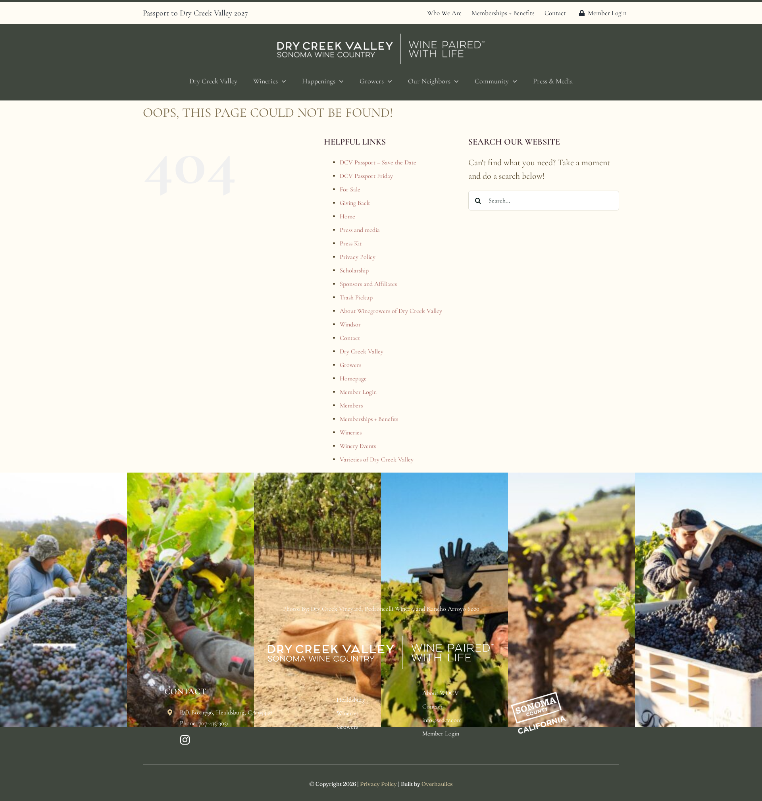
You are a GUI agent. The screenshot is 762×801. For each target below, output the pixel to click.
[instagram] (185, 740)
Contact (350, 338)
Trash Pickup (356, 297)
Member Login (358, 392)
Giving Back (355, 203)
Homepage (353, 378)
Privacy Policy (357, 257)
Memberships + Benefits (369, 419)
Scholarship (354, 270)
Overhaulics (437, 783)
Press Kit (351, 243)
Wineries (351, 432)
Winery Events (358, 446)
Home (347, 216)
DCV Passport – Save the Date (378, 162)
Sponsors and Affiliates (368, 284)
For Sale (350, 189)
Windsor (350, 324)
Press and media (360, 230)
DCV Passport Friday (366, 176)
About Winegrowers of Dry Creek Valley (391, 311)
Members (351, 405)
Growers (350, 365)
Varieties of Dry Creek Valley (377, 459)
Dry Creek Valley (361, 351)
